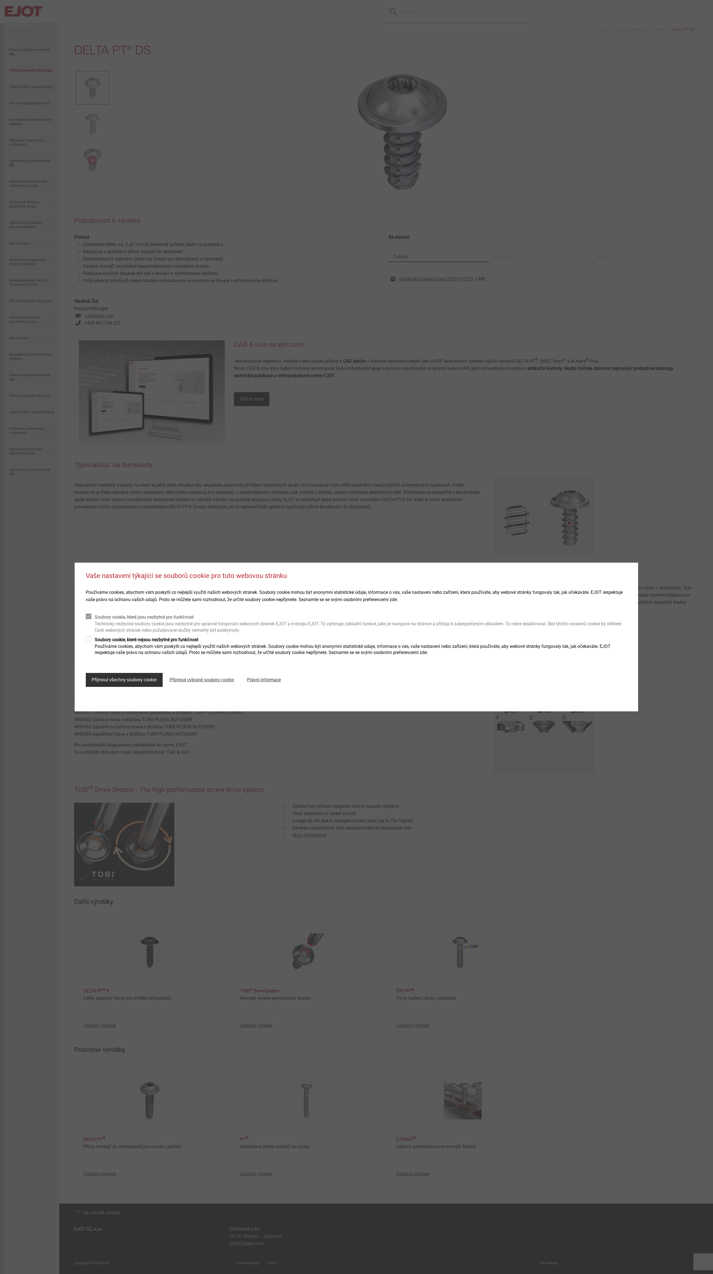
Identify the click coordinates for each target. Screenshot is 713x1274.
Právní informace (264, 679)
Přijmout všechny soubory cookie (124, 679)
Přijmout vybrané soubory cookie (202, 679)
